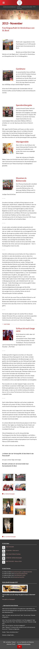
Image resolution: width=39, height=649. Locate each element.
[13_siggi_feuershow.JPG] (8, 525)
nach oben (7, 324)
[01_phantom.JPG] (8, 506)
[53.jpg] (20, 487)
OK (19, 646)
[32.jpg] (8, 487)
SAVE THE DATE (10, 546)
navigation (4, 3)
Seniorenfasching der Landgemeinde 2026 (21, 571)
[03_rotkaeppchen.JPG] (20, 511)
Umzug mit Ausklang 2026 (20, 573)
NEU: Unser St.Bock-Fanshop (13, 554)
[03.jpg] (8, 477)
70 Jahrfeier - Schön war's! (12, 550)
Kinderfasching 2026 (19, 577)
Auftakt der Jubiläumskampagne (14, 557)
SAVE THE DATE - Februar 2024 (14, 561)
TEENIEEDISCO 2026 (19, 575)
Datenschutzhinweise (24, 644)
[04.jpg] (20, 477)
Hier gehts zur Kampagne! (8, 599)
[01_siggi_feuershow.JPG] (20, 501)
